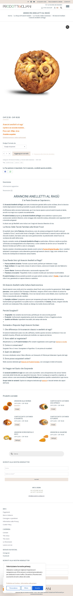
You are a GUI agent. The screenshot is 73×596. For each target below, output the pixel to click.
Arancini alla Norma (22, 401)
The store (6, 539)
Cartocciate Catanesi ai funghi (59, 418)
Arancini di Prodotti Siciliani (30, 362)
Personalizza (13, 588)
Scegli (17, 409)
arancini (17, 162)
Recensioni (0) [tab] (7, 190)
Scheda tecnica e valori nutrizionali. (14, 137)
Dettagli (17, 440)
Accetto (37, 588)
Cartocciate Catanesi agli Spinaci (59, 402)
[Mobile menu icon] (67, 6)
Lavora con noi (7, 545)
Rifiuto (26, 588)
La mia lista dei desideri (55, 5)
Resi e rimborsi (8, 515)
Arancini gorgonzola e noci (24, 433)
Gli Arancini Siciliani (14, 160)
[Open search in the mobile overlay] (61, 8)
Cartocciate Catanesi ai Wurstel (23, 418)
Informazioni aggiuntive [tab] (10, 186)
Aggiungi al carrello (21, 153)
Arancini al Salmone (58, 432)
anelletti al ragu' (9, 162)
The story (6, 536)
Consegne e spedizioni (10, 518)
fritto (22, 162)
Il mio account (47, 8)
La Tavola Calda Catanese (27, 160)
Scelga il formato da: (9, 143)
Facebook (6, 556)
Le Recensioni (7, 542)
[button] (67, 27)
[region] (25, 577)
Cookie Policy (7, 524)
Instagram (6, 553)
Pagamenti (6, 512)
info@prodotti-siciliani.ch (36, 496)
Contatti (5, 533)
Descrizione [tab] (7, 182)
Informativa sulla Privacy (11, 521)
